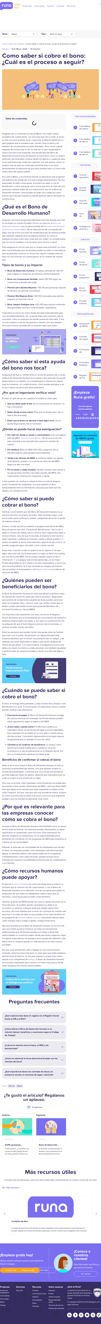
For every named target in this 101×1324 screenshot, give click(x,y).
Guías (34, 1303)
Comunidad (4, 1299)
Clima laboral (5, 1296)
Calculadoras (37, 1300)
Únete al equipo (54, 1297)
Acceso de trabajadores (4, 1291)
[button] (4, 1213)
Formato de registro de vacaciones (84, 337)
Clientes (35, 1290)
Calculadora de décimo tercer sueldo (84, 140)
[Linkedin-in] (69, 1315)
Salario (14, 34)
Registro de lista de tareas (83, 376)
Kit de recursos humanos (83, 289)
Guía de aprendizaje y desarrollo (84, 176)
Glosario (35, 1297)
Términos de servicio (56, 1305)
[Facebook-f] (75, 1315)
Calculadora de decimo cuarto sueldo (84, 153)
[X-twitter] (93, 1315)
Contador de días (19, 1221)
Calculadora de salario (84, 127)
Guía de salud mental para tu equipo (82, 214)
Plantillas (35, 1306)
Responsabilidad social (55, 1301)
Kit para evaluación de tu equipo (84, 302)
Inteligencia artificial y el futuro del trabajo (84, 227)
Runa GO (19, 1290)
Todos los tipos (56, 34)
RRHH (2, 1302)
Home (4, 44)
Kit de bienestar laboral (83, 250)
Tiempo (3, 1305)
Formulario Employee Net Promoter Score (84, 363)
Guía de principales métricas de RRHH (84, 202)
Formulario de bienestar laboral (84, 350)
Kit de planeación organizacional (86, 276)
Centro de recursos (39, 1294)
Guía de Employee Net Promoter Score (84, 189)
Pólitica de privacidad (56, 1308)
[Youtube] (87, 1315)
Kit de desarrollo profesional (84, 263)
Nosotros (52, 1290)
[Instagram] (81, 1315)
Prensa (51, 1294)
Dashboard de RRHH (84, 325)
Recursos (13, 44)
